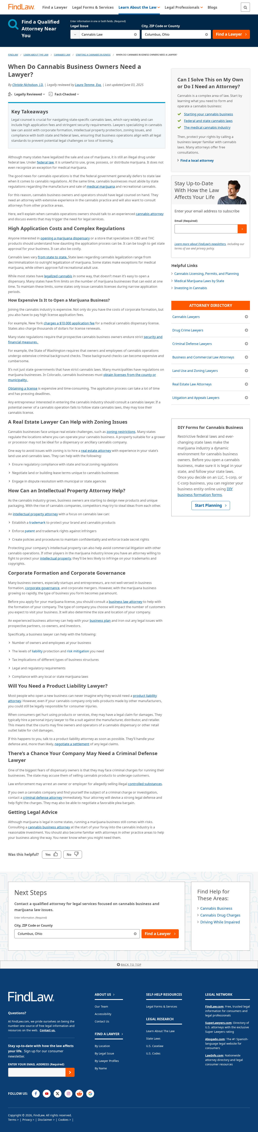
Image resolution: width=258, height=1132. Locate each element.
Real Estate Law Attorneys (192, 384)
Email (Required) (186, 221)
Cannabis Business (216, 908)
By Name (101, 1068)
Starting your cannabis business (208, 114)
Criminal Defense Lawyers (192, 343)
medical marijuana (101, 186)
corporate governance (42, 588)
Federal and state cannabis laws (208, 121)
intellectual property (55, 558)
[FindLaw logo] (23, 7)
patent (30, 531)
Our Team (101, 1006)
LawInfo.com (214, 1055)
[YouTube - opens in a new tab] (47, 1094)
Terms (12, 1120)
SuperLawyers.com (218, 1023)
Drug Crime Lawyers (187, 330)
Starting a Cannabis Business (93, 54)
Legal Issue (79, 26)
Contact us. (47, 1030)
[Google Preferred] (90, 1094)
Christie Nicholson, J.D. (28, 85)
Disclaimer (45, 1120)
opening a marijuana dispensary (65, 238)
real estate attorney (96, 450)
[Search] (245, 7)
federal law (45, 162)
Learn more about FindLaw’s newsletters (200, 244)
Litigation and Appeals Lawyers (196, 397)
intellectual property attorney (35, 514)
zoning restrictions (121, 431)
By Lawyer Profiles (107, 1061)
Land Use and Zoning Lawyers (195, 370)
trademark (37, 522)
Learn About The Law (36, 54)
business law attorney (125, 601)
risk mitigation (78, 651)
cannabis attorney (149, 214)
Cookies (63, 1120)
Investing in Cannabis (190, 288)
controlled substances (145, 784)
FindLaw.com (214, 1006)
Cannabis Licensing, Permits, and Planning (206, 273)
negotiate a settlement (72, 744)
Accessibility (103, 1014)
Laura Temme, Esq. (88, 85)
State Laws (153, 1038)
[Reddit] (79, 1094)
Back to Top (131, 964)
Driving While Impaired (220, 922)
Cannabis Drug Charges (220, 915)
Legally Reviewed (28, 94)
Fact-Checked (65, 94)
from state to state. (53, 257)
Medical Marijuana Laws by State (199, 281)
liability (37, 651)
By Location (102, 1046)
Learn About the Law (160, 1031)
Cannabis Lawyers (186, 317)
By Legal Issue (104, 1053)
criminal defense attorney (42, 797)
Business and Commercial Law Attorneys (203, 357)
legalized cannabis (58, 276)
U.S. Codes (153, 1053)
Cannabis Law (62, 54)
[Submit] (242, 228)
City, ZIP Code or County (160, 26)
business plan (100, 620)
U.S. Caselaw (154, 1046)
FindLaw (13, 54)
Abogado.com (215, 1039)
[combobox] (105, 34)
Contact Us (102, 1021)
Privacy (27, 1120)
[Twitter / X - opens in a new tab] (57, 1094)
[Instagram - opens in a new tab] (68, 1094)
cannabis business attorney (49, 827)
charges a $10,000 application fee (69, 323)
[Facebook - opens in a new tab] (36, 1094)
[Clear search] (135, 34)
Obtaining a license (22, 388)
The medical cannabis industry (207, 127)
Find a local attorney (197, 160)
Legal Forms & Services (161, 1006)
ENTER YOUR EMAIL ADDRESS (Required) (36, 1064)
